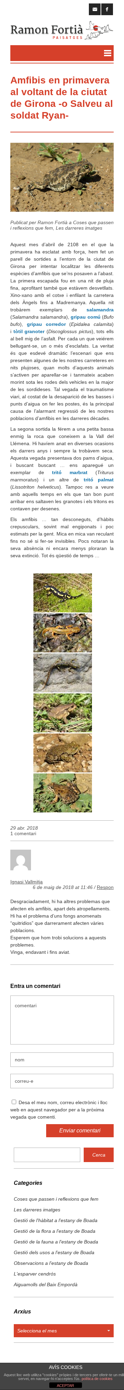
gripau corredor (46, 324)
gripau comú (86, 317)
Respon (105, 887)
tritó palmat (99, 479)
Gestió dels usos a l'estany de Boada (54, 1252)
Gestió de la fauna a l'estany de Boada (56, 1241)
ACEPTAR (65, 1385)
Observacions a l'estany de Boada (51, 1263)
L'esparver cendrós (35, 1274)
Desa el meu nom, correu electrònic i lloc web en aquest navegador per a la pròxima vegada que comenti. (58, 1110)
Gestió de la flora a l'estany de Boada (54, 1231)
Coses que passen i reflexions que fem (56, 1199)
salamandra (100, 309)
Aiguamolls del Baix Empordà (46, 1284)
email (95, 9)
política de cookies (97, 1379)
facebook (107, 9)
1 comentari (23, 833)
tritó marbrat (69, 472)
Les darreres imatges (79, 228)
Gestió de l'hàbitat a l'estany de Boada (55, 1220)
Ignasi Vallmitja (26, 881)
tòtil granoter (29, 331)
